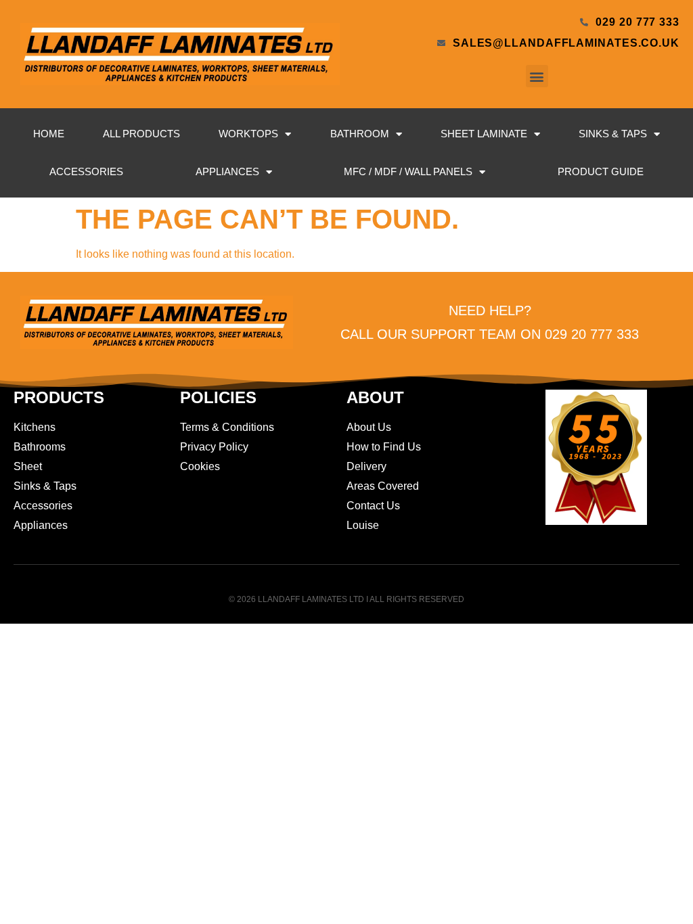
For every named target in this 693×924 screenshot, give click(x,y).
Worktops (248, 133)
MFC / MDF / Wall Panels (408, 171)
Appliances (227, 171)
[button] (537, 76)
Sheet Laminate (484, 133)
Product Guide (601, 171)
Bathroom (359, 133)
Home (48, 133)
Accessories (86, 171)
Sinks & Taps (613, 133)
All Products (141, 133)
